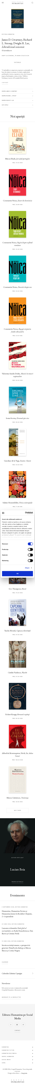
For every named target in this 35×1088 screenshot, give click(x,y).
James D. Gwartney (12, 39)
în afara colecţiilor (22, 55)
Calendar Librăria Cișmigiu (12, 973)
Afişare (27, 568)
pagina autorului (17, 881)
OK (18, 573)
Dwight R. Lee (21, 43)
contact (17, 1030)
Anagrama (24, 1073)
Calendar (5, 962)
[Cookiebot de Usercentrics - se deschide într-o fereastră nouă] (25, 513)
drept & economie (8, 55)
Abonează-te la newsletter (11, 997)
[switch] (30, 549)
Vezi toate (17, 810)
